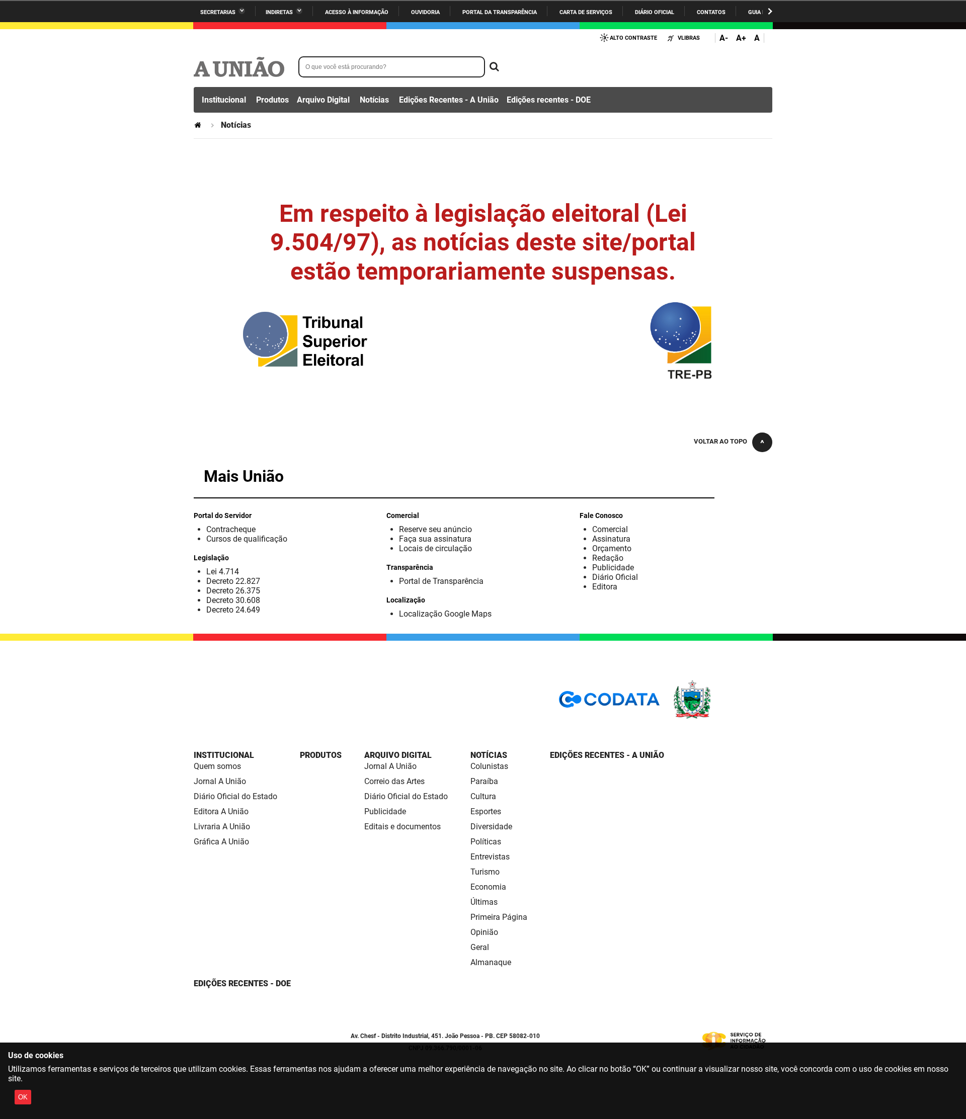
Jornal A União (220, 781)
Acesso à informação (356, 12)
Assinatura (611, 539)
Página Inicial (199, 125)
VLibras (689, 38)
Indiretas (279, 12)
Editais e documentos (402, 826)
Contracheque (231, 529)
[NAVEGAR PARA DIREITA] (770, 11)
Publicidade (613, 567)
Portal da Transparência (499, 12)
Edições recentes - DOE (549, 100)
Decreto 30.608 (233, 600)
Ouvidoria (425, 12)
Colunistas (489, 766)
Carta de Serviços (585, 12)
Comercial (610, 529)
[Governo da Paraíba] (722, 717)
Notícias (374, 100)
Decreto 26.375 (233, 590)
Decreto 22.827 (233, 581)
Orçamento (611, 548)
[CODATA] (609, 703)
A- (723, 38)
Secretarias (217, 12)
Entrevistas (490, 857)
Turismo (485, 872)
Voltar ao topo (720, 441)
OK (23, 1097)
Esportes (485, 811)
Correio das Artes (394, 781)
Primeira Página (498, 917)
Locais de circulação (435, 548)
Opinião (484, 932)
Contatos (711, 12)
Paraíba (484, 781)
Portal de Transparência (441, 581)
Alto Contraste (633, 38)
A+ (741, 38)
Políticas (485, 841)
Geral (479, 947)
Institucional (224, 100)
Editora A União (221, 811)
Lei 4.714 (222, 571)
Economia (488, 887)
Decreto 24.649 (233, 610)
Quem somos (217, 766)
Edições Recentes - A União (449, 100)
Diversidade (491, 826)
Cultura (483, 796)
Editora (604, 586)
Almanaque (490, 962)
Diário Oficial (654, 12)
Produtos (272, 100)
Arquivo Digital (323, 100)
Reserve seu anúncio (435, 529)
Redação (607, 558)
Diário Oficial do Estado (235, 796)
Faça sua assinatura (435, 539)
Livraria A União (222, 826)
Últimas (484, 902)
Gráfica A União (221, 841)
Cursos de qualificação (246, 539)
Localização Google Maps (445, 614)
